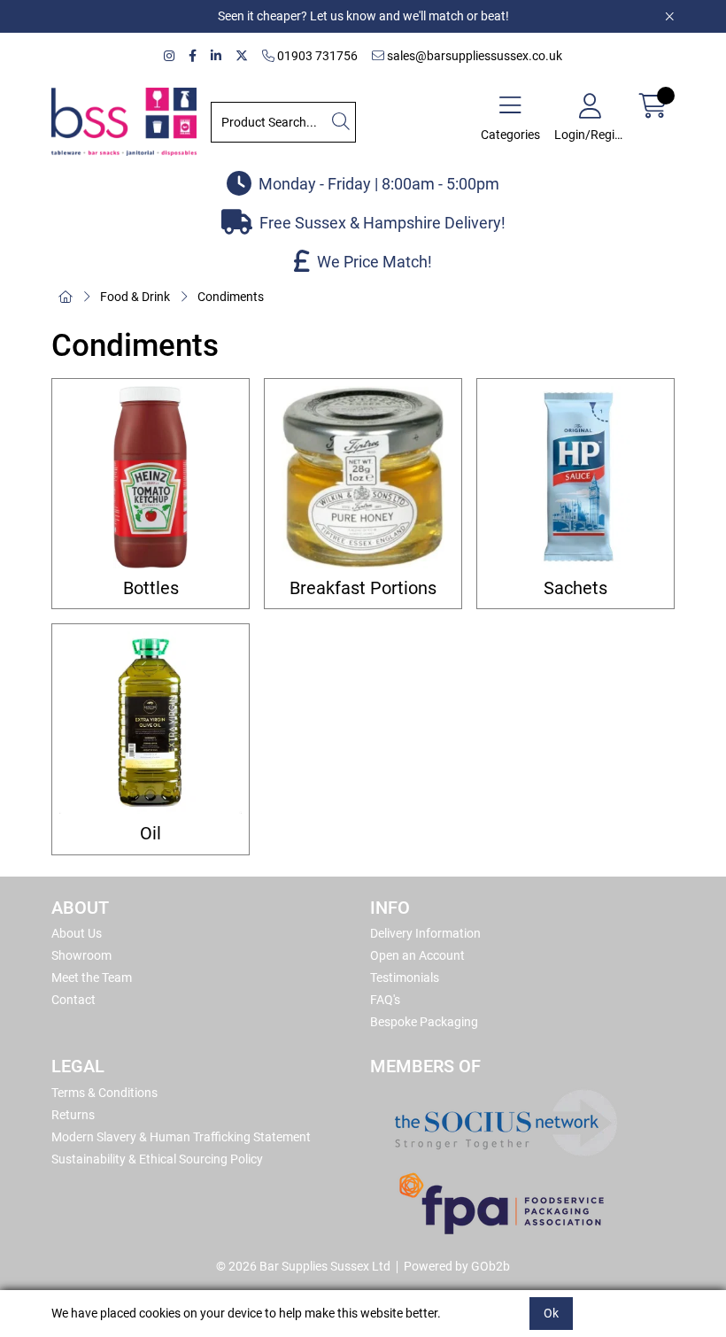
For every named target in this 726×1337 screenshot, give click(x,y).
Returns (73, 1115)
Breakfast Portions (363, 588)
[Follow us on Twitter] (241, 56)
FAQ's (385, 1000)
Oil (150, 833)
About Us (76, 933)
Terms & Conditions (104, 1093)
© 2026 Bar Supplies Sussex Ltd (303, 1266)
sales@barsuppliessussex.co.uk (473, 56)
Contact (73, 1000)
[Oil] (150, 722)
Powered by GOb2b (457, 1266)
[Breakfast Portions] (363, 477)
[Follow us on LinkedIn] (216, 56)
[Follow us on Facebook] (193, 56)
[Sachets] (575, 477)
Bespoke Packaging (424, 1022)
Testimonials (404, 977)
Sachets (575, 588)
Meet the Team (91, 977)
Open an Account (417, 955)
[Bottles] (150, 477)
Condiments (230, 297)
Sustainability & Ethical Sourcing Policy (157, 1159)
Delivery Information (425, 933)
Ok (551, 1313)
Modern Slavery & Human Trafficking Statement (181, 1137)
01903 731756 (316, 56)
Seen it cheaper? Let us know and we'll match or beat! (363, 16)
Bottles (151, 588)
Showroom (81, 955)
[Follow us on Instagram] (169, 56)
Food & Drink (135, 297)
